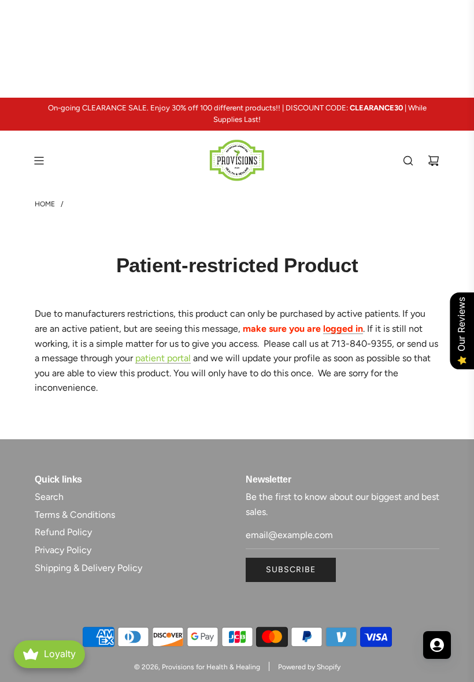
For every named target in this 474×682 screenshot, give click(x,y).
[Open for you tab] (437, 645)
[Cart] (433, 160)
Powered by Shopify (309, 667)
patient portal (163, 358)
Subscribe (291, 569)
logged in (343, 328)
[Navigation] (38, 160)
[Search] (408, 160)
